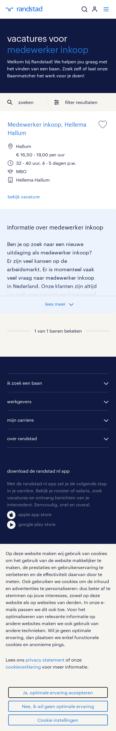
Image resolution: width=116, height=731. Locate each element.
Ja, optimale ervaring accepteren (58, 692)
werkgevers (19, 401)
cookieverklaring (23, 666)
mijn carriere (20, 420)
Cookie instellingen (57, 720)
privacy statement (45, 659)
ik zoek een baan (24, 383)
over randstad (22, 438)
